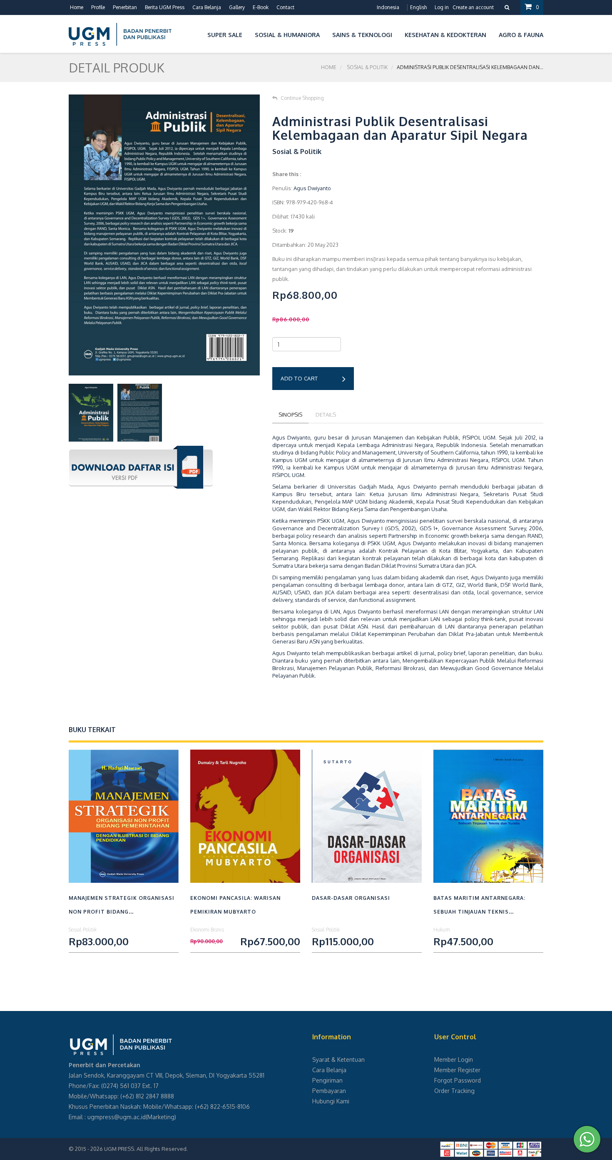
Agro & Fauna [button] (521, 34)
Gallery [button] (237, 7)
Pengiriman (327, 1080)
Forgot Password (457, 1080)
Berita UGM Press (164, 7)
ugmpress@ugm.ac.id (116, 1116)
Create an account (473, 7)
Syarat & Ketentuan (338, 1059)
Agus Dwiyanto (312, 188)
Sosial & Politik (367, 67)
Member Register (457, 1069)
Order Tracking (454, 1090)
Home (76, 7)
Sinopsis (290, 414)
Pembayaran (329, 1090)
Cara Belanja (206, 7)
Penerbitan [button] (125, 7)
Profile (98, 7)
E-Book (261, 7)
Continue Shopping (302, 98)
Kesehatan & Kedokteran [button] (445, 34)
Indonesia (388, 7)
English (418, 7)
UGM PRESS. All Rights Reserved (145, 1148)
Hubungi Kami (330, 1101)
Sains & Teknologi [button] (362, 34)
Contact (285, 7)
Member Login (453, 1059)
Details (326, 414)
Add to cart (299, 378)
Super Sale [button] (224, 34)
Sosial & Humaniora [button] (287, 34)
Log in (442, 7)
